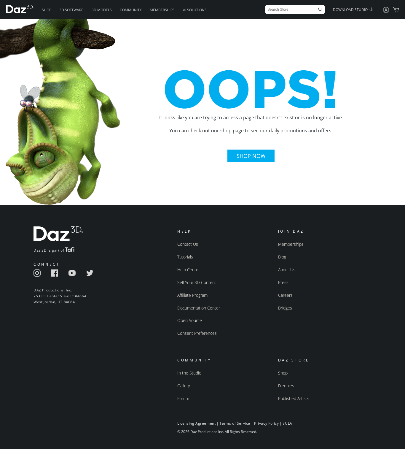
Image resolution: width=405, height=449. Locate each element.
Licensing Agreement (196, 423)
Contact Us (187, 244)
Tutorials (185, 257)
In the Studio (189, 373)
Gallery (183, 385)
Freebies (286, 385)
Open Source (189, 320)
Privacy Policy (266, 423)
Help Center (188, 269)
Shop (46, 9)
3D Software (71, 9)
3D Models (102, 9)
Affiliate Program (192, 295)
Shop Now (251, 155)
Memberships (162, 9)
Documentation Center (198, 308)
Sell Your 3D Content (196, 282)
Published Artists (293, 398)
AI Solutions (195, 9)
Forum (183, 398)
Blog (282, 257)
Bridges (285, 308)
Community (131, 9)
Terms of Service (234, 423)
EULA (287, 423)
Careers (285, 295)
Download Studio (351, 9)
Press (283, 282)
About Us (286, 269)
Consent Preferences (197, 333)
